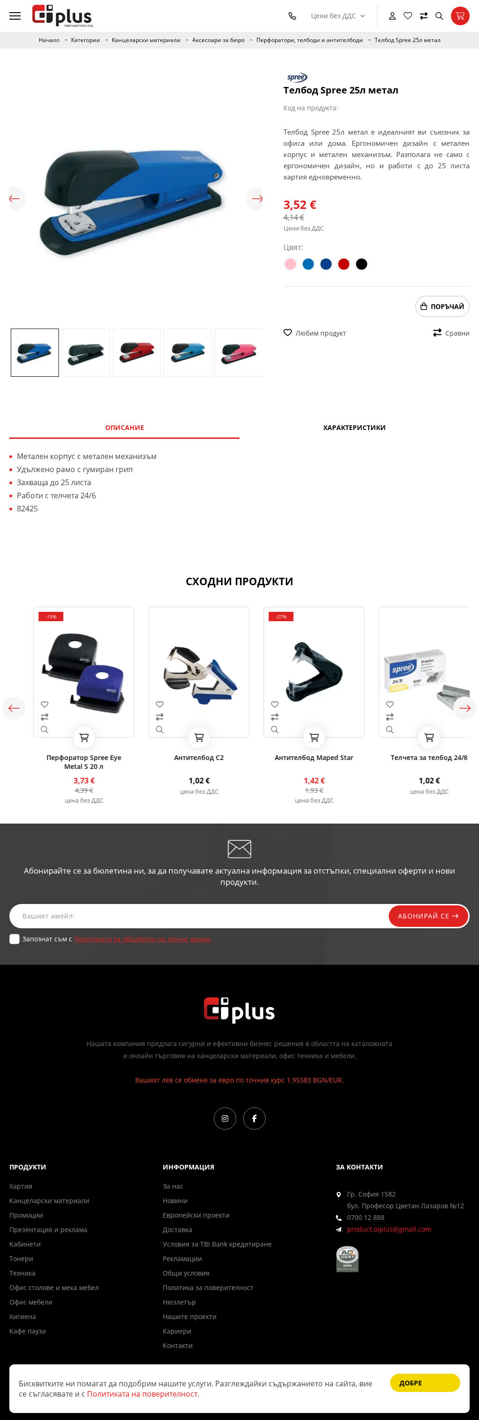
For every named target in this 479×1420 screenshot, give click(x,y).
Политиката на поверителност (142, 1394)
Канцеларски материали (146, 40)
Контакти (178, 1345)
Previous (14, 198)
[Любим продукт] (67, 704)
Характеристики (354, 427)
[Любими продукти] (408, 16)
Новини (175, 1200)
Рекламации (182, 1258)
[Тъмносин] (326, 264)
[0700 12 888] (294, 16)
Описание (124, 427)
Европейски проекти (196, 1215)
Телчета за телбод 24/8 (412, 757)
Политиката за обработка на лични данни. (143, 938)
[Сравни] (424, 16)
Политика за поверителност (208, 1287)
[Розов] (290, 264)
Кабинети (25, 1244)
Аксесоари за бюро (218, 40)
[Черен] (362, 264)
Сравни (457, 333)
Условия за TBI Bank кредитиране (217, 1244)
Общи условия (186, 1273)
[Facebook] (254, 1118)
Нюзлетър (179, 1302)
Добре (410, 1382)
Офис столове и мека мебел (54, 1287)
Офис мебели (30, 1302)
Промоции (26, 1215)
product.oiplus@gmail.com (389, 1229)
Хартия (20, 1186)
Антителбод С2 (182, 757)
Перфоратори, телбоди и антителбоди (309, 40)
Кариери (177, 1331)
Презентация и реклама (48, 1229)
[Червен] (344, 264)
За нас (173, 1186)
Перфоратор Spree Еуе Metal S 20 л (66, 762)
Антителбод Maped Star (297, 757)
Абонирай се (425, 915)
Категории (85, 40)
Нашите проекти (190, 1316)
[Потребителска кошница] (460, 16)
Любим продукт (321, 333)
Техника (22, 1273)
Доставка (177, 1229)
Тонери (21, 1258)
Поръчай (447, 306)
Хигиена (22, 1316)
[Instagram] (225, 1118)
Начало (49, 40)
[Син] (308, 264)
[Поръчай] (67, 737)
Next (257, 198)
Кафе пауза (27, 1331)
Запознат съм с (117, 939)
